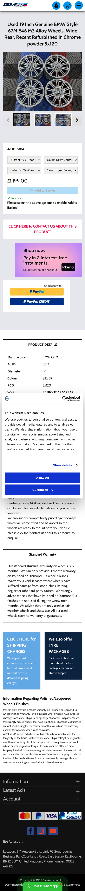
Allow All (42, 477)
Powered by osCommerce (64, 884)
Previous (8, 121)
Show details (62, 465)
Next (77, 121)
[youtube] (53, 831)
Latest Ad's (14, 790)
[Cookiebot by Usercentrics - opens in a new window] (62, 398)
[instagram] (41, 831)
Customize (40, 489)
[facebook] (30, 831)
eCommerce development (21, 884)
